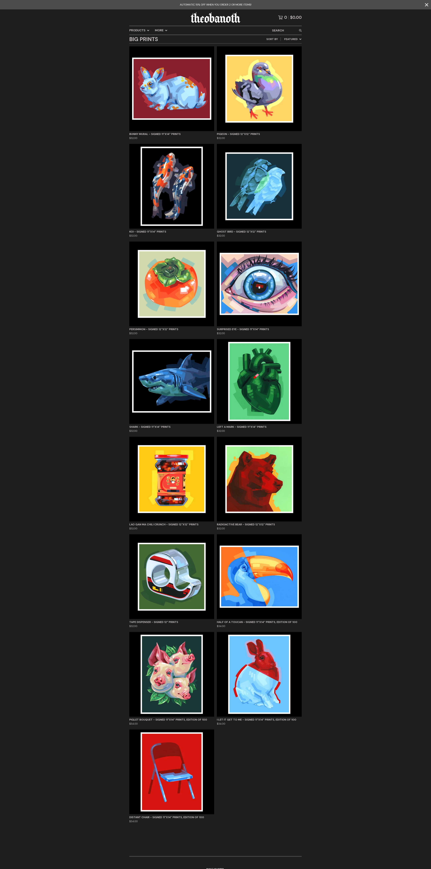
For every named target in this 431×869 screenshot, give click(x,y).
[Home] (215, 17)
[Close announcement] (426, 4)
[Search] (300, 30)
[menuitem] (139, 30)
